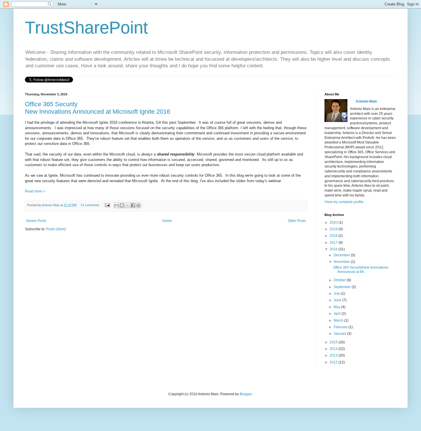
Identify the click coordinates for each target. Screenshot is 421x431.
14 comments (89, 205)
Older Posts (297, 221)
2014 (334, 349)
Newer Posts (36, 221)
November (342, 262)
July (337, 294)
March (339, 320)
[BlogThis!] (122, 205)
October (340, 280)
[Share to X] (127, 205)
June (338, 300)
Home (167, 221)
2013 (334, 355)
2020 (334, 223)
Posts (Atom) (56, 229)
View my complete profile (343, 202)
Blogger (246, 394)
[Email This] (116, 205)
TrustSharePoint (86, 27)
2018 (334, 236)
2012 (334, 362)
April (338, 314)
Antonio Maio (51, 205)
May (337, 307)
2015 (334, 342)
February (341, 327)
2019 (334, 229)
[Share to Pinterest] (138, 205)
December (342, 255)
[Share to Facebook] (133, 205)
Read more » (35, 191)
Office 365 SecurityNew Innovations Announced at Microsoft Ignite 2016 (97, 108)
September (343, 287)
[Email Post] (107, 205)
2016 (334, 249)
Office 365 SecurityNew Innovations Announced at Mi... (360, 269)
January (340, 334)
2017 (334, 243)
